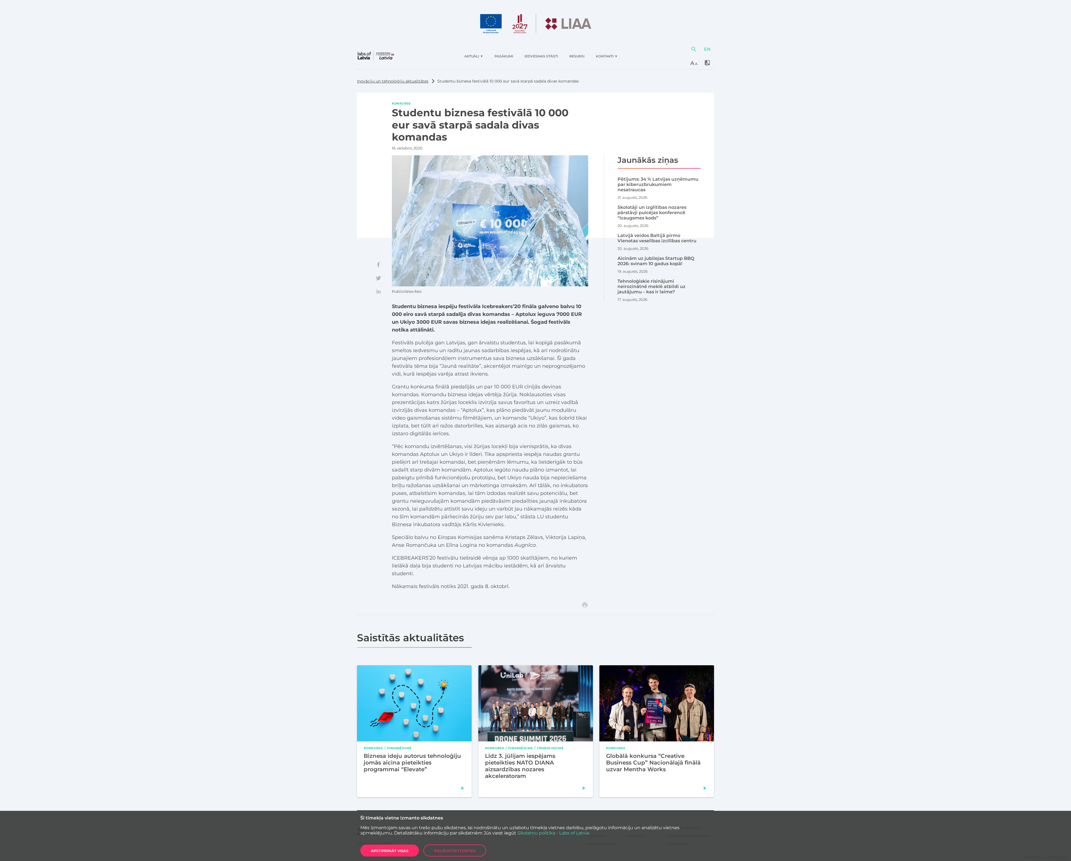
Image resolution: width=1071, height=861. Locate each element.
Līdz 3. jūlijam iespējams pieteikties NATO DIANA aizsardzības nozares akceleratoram (520, 765)
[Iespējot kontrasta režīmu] (707, 62)
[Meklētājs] (694, 49)
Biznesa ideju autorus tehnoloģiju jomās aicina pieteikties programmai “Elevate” (412, 762)
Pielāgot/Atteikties (455, 850)
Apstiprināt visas (389, 850)
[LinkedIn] (378, 291)
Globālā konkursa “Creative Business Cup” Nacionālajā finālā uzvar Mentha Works (653, 762)
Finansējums (399, 748)
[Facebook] (378, 264)
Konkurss (401, 103)
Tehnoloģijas (550, 748)
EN (707, 49)
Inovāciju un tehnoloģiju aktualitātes (392, 81)
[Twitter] (378, 278)
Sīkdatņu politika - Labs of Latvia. (553, 833)
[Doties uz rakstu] (462, 788)
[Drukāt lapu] (585, 605)
